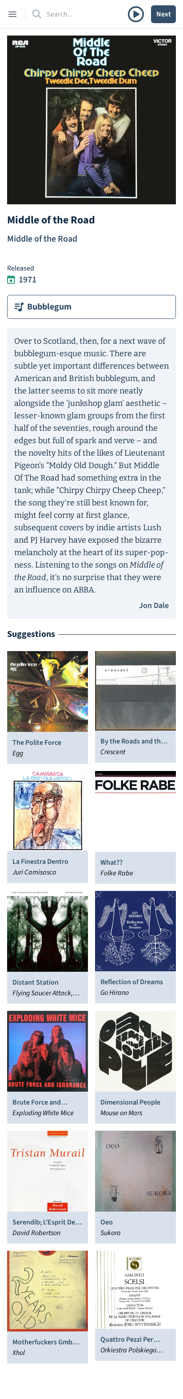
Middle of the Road (42, 239)
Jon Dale (154, 605)
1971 (27, 280)
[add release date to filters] (11, 280)
